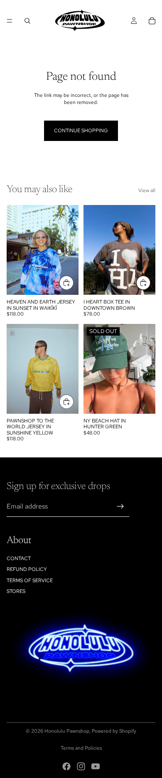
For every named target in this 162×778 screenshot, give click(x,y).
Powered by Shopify (114, 731)
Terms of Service (30, 580)
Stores (16, 591)
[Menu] (9, 20)
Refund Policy (27, 569)
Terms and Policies (81, 748)
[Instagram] (81, 766)
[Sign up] (120, 506)
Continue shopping (81, 130)
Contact (19, 558)
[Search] (27, 21)
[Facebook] (66, 766)
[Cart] (152, 21)
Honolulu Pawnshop (66, 731)
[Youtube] (96, 766)
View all (146, 190)
